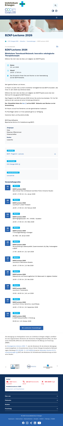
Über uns (8, 396)
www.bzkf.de (10, 175)
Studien (7, 404)
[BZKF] (31, 366)
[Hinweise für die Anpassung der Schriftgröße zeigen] (56, 11)
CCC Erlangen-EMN (10, 46)
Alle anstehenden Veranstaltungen (31, 328)
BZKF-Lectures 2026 (19, 189)
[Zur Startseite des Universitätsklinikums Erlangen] (15, 4)
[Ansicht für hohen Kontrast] (53, 11)
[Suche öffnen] (55, 5)
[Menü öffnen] (57, 17)
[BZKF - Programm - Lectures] (55, 154)
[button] (57, 366)
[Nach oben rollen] (60, 423)
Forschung (8, 408)
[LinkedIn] (35, 423)
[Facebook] (23, 423)
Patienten (8, 400)
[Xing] (31, 423)
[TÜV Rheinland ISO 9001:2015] (15, 366)
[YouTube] (39, 423)
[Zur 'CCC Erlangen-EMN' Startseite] (22, 11)
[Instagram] (27, 423)
